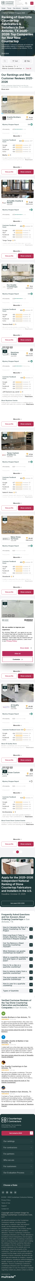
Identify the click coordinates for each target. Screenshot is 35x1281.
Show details (24, 648)
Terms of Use (5, 1203)
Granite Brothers (14, 117)
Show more (5, 53)
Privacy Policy (5, 1200)
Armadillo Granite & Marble (15, 202)
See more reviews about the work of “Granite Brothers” (16, 1030)
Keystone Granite (15, 353)
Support (4, 1206)
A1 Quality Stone (15, 706)
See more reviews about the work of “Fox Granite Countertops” (15, 1081)
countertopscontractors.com (10, 1235)
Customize (16, 659)
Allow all (17, 653)
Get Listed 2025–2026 (17, 903)
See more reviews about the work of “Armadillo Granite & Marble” (17, 1056)
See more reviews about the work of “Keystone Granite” (17, 1105)
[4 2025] (17, 349)
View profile (9, 172)
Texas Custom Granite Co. (13, 454)
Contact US (5, 1209)
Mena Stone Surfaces (16, 538)
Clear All (28, 68)
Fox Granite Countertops (12, 286)
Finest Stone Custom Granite (11, 773)
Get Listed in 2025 (15, 1133)
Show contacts (26, 172)
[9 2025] (17, 769)
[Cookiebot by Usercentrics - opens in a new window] (25, 620)
